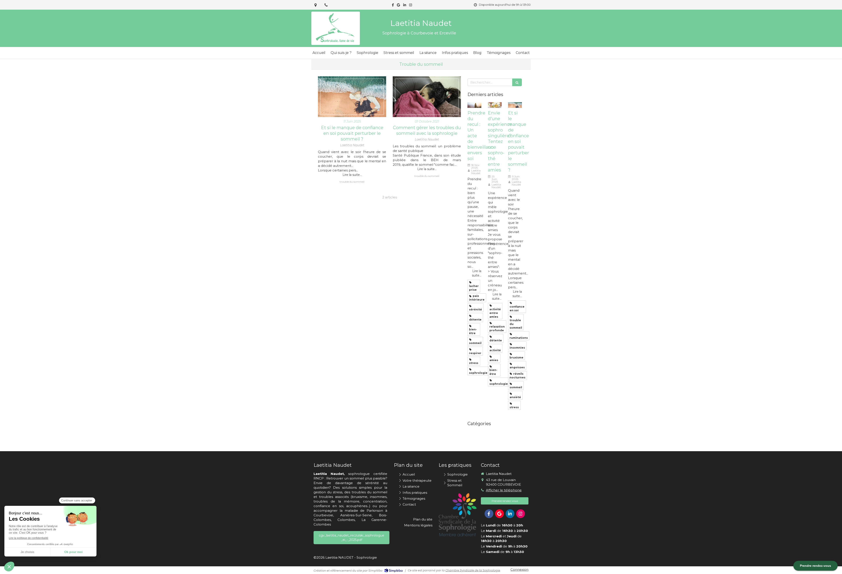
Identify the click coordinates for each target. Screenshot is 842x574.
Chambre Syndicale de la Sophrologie (472, 570)
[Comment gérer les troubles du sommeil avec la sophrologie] (427, 96)
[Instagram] (410, 5)
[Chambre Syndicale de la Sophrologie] (457, 515)
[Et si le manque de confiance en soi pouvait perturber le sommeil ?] (352, 96)
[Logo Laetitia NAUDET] (335, 43)
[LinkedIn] (404, 5)
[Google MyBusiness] (398, 5)
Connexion (519, 569)
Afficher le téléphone (504, 490)
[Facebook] (393, 5)
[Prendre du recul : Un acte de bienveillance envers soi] (474, 105)
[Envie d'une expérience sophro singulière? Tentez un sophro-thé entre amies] (495, 105)
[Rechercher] (517, 82)
